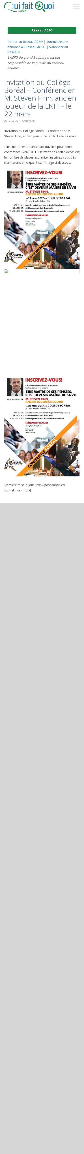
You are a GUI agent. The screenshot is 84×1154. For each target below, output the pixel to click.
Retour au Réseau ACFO (25, 41)
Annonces (28, 121)
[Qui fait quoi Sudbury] (35, 6)
